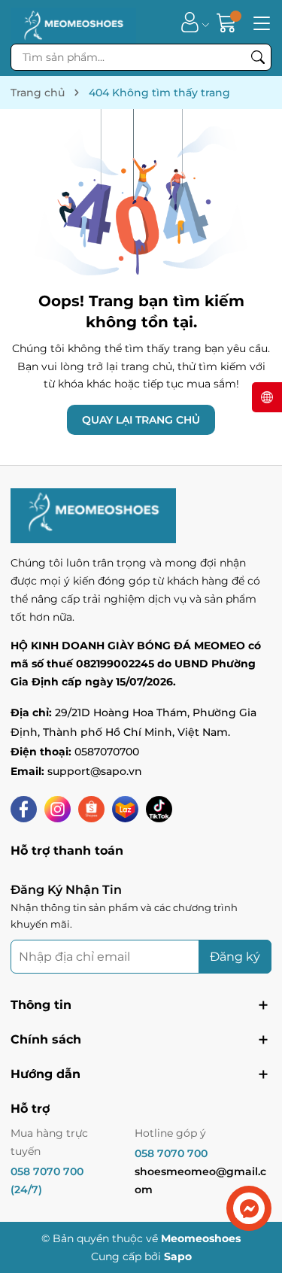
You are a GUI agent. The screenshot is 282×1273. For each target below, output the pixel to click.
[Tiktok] (159, 809)
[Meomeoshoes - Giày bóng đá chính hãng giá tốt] (73, 21)
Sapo (178, 1256)
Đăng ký (235, 956)
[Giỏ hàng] (228, 22)
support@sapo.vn (94, 771)
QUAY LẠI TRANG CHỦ (141, 420)
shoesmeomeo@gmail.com (200, 1180)
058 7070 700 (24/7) (47, 1180)
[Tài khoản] (190, 22)
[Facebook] (24, 809)
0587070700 (106, 751)
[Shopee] (91, 809)
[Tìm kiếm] (258, 57)
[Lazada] (125, 809)
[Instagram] (57, 809)
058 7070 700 (171, 1153)
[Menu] (259, 22)
